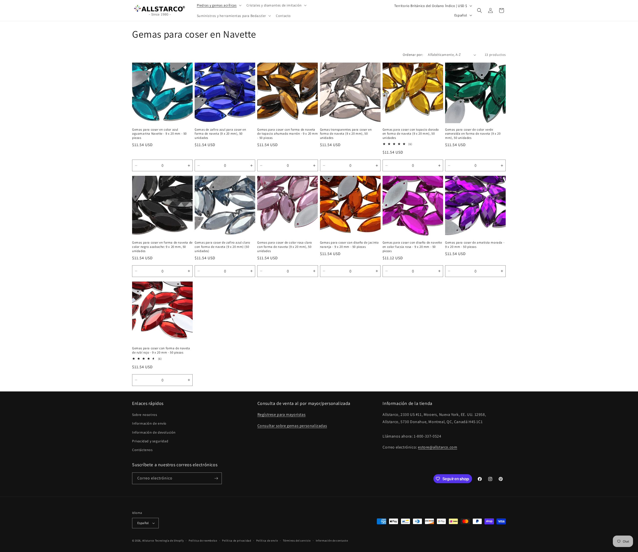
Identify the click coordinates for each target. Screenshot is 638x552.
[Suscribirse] (216, 478)
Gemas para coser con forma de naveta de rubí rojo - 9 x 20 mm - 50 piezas (161, 350)
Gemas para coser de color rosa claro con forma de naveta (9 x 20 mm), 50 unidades (284, 247)
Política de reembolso (203, 540)
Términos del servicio (297, 540)
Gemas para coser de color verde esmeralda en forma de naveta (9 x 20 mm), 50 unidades (473, 134)
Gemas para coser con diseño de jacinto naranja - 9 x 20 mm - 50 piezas (349, 245)
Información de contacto (332, 540)
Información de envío (149, 423)
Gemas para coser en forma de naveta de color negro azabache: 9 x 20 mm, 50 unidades (162, 247)
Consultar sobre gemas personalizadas (292, 425)
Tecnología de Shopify (169, 540)
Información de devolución (154, 432)
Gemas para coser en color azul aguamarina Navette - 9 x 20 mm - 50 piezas (159, 134)
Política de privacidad (236, 540)
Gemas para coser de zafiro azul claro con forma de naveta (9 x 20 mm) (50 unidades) (222, 247)
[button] (218, 5)
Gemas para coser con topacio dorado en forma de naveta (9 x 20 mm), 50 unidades (411, 134)
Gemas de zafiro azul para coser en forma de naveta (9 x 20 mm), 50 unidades (220, 134)
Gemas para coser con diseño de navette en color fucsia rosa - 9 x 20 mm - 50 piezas (412, 247)
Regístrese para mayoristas (281, 414)
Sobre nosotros (144, 414)
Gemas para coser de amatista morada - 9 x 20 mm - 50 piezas (474, 245)
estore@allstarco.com (437, 447)
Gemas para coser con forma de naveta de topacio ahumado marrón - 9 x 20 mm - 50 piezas (287, 134)
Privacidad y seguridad (150, 441)
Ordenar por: (413, 54)
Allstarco (148, 540)
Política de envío (267, 540)
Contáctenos (142, 450)
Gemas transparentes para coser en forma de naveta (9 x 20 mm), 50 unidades (346, 134)
